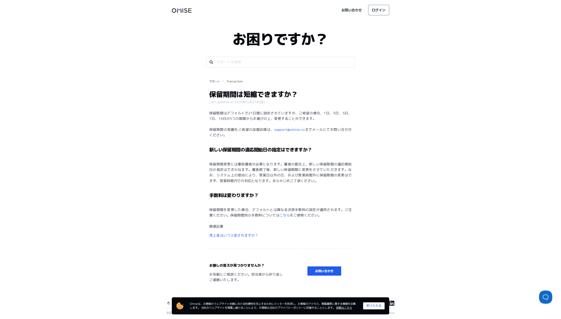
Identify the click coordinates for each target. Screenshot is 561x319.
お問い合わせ (351, 10)
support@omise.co (289, 129)
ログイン (378, 10)
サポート (214, 81)
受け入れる (374, 305)
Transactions (235, 81)
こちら (284, 215)
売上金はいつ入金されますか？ (233, 235)
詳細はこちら (344, 308)
